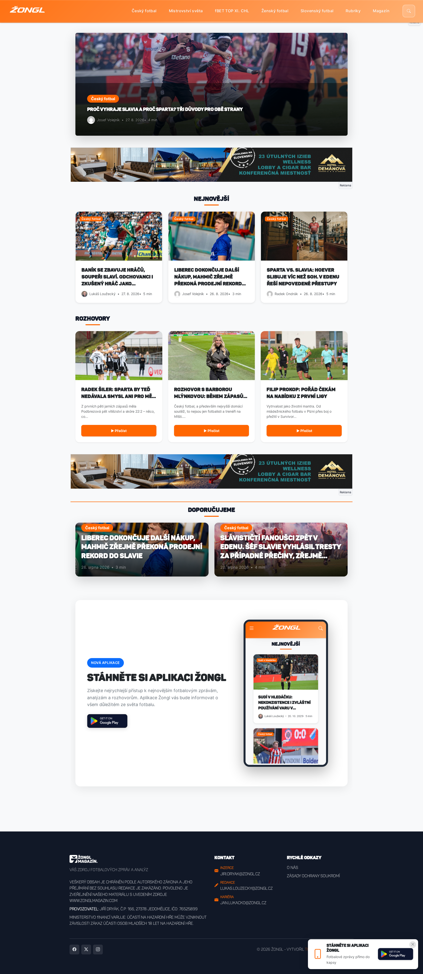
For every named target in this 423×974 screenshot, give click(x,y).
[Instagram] (98, 949)
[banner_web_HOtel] (211, 164)
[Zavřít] (412, 944)
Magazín (381, 10)
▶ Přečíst (119, 431)
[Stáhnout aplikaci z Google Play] (107, 721)
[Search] (408, 11)
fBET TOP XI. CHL (232, 10)
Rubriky (353, 10)
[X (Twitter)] (86, 949)
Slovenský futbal (317, 10)
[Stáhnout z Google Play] (395, 954)
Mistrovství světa (186, 10)
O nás (292, 867)
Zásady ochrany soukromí (313, 876)
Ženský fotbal (274, 10)
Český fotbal (144, 10)
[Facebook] (74, 949)
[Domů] (27, 11)
